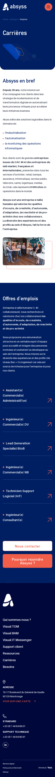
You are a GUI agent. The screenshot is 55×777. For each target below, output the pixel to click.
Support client (13, 646)
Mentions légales (8, 764)
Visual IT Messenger (17, 640)
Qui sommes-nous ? (17, 619)
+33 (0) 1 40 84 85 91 (14, 737)
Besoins (8, 667)
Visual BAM (11, 633)
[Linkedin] (5, 745)
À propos (14, 19)
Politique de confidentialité (12, 768)
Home (5, 19)
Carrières (9, 660)
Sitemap (5, 772)
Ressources (11, 653)
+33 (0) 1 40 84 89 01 (14, 726)
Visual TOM (11, 626)
